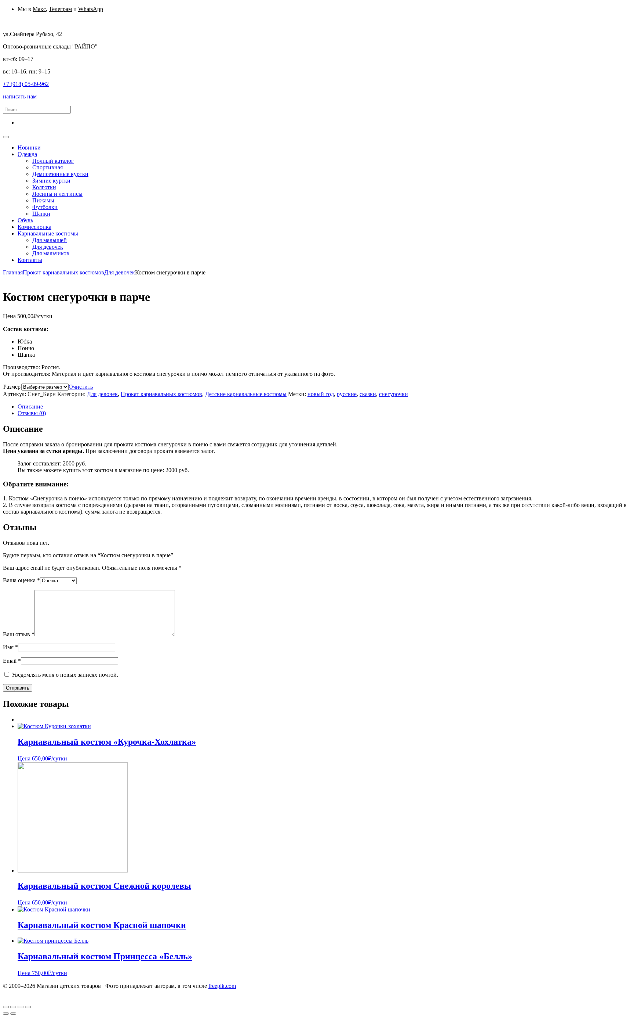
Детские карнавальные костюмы (246, 394)
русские (347, 394)
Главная (13, 272)
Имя (10, 647)
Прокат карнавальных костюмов (63, 272)
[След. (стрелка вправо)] (13, 1013)
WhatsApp (90, 9)
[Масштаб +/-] (28, 1007)
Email (12, 661)
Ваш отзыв (18, 634)
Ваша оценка (21, 580)
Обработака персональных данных (46, 992)
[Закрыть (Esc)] (6, 1007)
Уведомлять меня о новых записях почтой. (65, 675)
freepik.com (222, 986)
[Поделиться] (13, 1007)
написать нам (20, 96)
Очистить (81, 387)
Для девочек (119, 272)
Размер (12, 387)
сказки (368, 394)
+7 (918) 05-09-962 (26, 84)
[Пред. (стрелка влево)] (6, 1013)
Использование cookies (123, 992)
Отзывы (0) (32, 413)
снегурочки (393, 394)
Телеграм (60, 9)
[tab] (324, 406)
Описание (30, 406)
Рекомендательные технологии (195, 992)
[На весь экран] (20, 1007)
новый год (320, 394)
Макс (39, 9)
